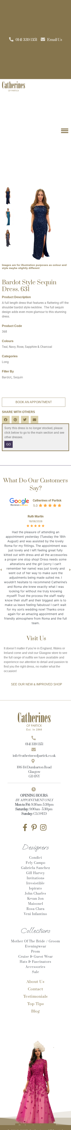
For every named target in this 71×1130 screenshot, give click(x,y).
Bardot (7, 377)
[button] (6, 420)
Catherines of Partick (47, 500)
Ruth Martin (36, 516)
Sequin (18, 377)
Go (8, 444)
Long (5, 362)
